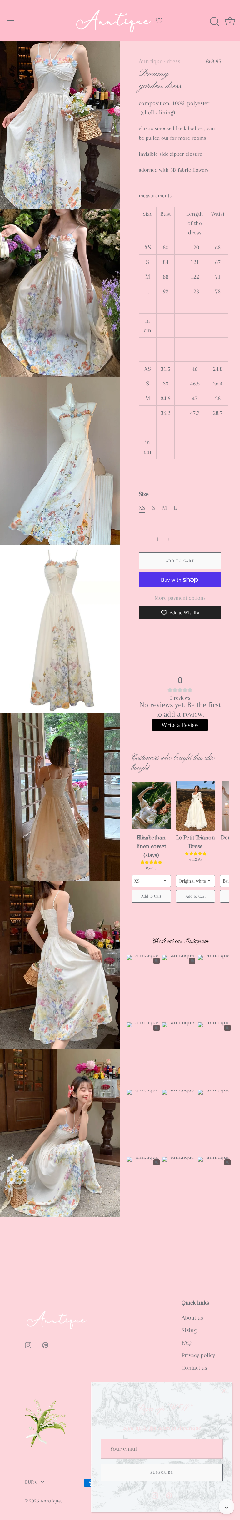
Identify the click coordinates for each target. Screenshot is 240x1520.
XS (142, 507)
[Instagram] (155, 1495)
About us (192, 1317)
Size (144, 494)
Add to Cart (180, 561)
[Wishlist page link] (159, 21)
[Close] (224, 1390)
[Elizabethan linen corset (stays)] (151, 806)
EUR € (31, 1482)
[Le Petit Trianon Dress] (195, 806)
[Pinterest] (169, 1495)
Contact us (194, 1367)
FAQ (187, 1342)
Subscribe (161, 1472)
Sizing (189, 1330)
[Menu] (11, 21)
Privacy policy (198, 1355)
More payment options (180, 598)
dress (173, 61)
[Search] (214, 21)
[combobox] (151, 881)
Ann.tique (150, 61)
